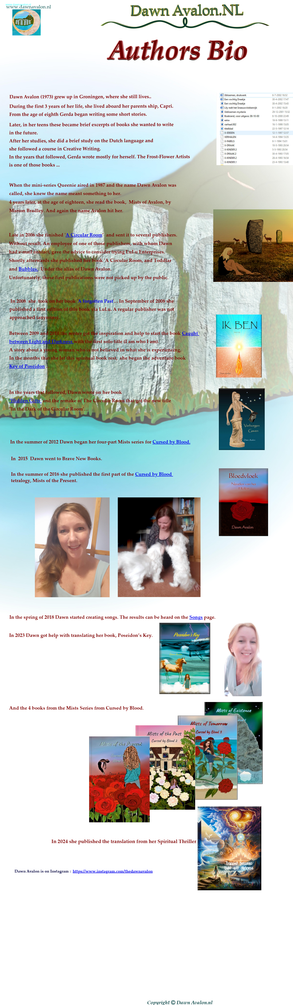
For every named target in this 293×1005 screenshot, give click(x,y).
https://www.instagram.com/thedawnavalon (113, 871)
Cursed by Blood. (171, 441)
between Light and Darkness (41, 341)
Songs (196, 617)
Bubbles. (28, 269)
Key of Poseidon (27, 366)
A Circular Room (84, 234)
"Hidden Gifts (25, 400)
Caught (190, 333)
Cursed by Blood (154, 474)
